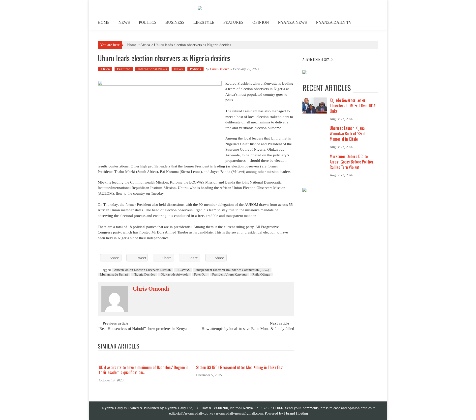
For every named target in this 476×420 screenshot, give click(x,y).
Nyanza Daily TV (334, 22)
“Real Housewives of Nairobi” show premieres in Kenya (142, 329)
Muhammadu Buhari (114, 274)
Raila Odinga (261, 274)
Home (104, 22)
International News (152, 69)
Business (174, 22)
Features (233, 22)
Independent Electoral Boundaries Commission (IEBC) (232, 270)
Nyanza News (292, 22)
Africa (145, 45)
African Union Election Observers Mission (142, 270)
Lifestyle (203, 22)
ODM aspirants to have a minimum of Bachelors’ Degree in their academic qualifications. (143, 369)
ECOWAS (183, 270)
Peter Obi (200, 274)
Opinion (260, 22)
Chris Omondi (220, 69)
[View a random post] (370, 23)
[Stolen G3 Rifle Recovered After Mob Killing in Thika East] (243, 359)
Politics (147, 22)
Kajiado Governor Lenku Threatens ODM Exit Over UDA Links (352, 105)
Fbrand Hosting (296, 413)
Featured (123, 69)
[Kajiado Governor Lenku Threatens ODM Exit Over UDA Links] (314, 105)
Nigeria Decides (144, 274)
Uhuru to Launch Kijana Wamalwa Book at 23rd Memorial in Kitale (347, 133)
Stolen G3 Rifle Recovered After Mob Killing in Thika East (240, 367)
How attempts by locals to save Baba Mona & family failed (248, 329)
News (124, 22)
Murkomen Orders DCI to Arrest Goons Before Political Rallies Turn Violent (352, 161)
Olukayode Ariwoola (174, 274)
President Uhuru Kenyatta (229, 274)
